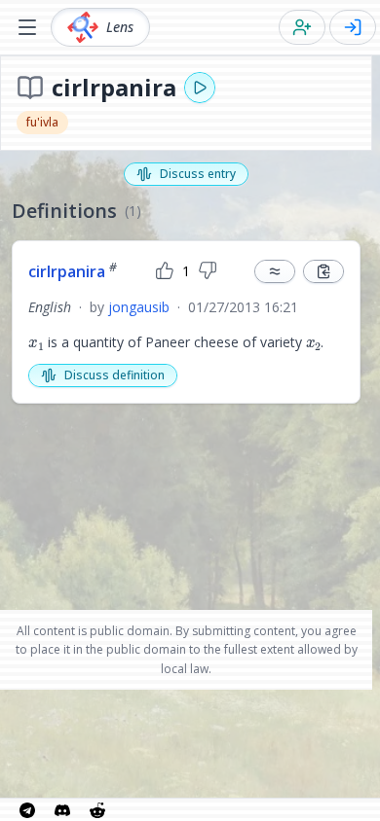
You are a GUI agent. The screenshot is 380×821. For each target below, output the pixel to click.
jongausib (139, 307)
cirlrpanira (72, 271)
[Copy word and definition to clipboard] (323, 271)
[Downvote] (207, 271)
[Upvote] (164, 271)
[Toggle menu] (27, 27)
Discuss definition (114, 375)
